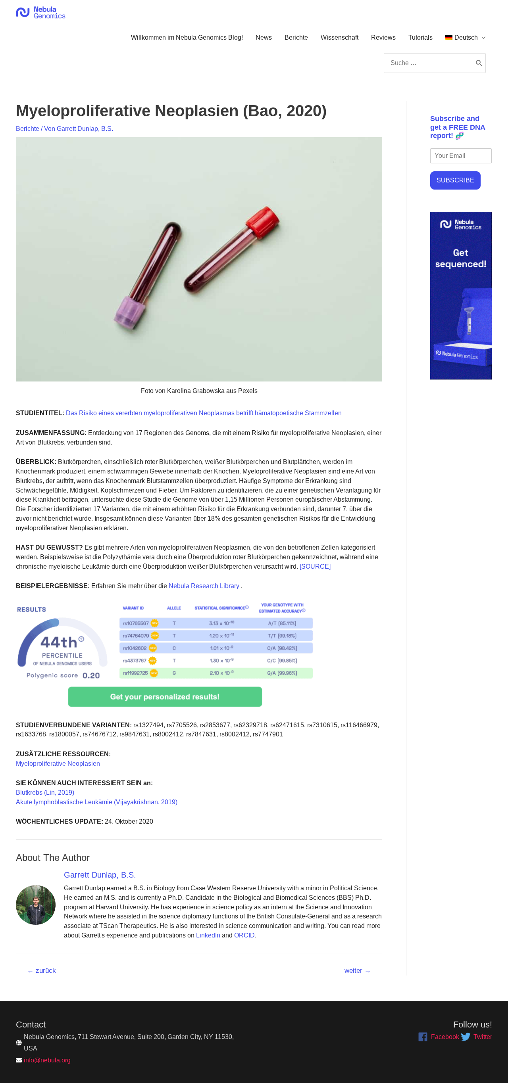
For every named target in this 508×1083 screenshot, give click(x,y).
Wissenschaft (339, 37)
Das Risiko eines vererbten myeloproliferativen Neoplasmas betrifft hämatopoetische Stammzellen (203, 413)
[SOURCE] (315, 566)
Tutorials (420, 37)
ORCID (244, 935)
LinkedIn (208, 935)
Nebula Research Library (203, 586)
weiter (357, 970)
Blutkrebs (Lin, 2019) (45, 792)
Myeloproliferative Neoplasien (58, 763)
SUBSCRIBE (455, 180)
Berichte (296, 37)
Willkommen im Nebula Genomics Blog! (187, 37)
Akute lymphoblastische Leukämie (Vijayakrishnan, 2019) (96, 802)
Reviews (383, 37)
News (264, 37)
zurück (41, 970)
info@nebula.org (47, 1060)
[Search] (479, 63)
